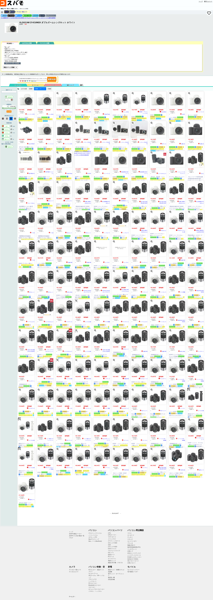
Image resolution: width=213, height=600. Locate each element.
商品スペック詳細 (9, 67)
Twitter (5, 15)
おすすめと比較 (27, 43)
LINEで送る (27, 15)
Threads (11, 15)
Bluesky (19, 15)
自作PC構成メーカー (75, 533)
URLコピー (50, 15)
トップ (201, 1)
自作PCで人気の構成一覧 (76, 535)
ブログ (71, 537)
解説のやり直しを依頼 (12, 63)
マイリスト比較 (45, 43)
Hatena (35, 15)
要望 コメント (208, 1)
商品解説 (9, 43)
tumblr (42, 15)
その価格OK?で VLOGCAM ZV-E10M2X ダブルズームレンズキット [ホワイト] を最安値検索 (28, 18)
